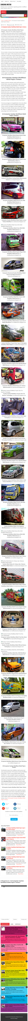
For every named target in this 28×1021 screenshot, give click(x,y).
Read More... (20, 835)
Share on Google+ (7, 808)
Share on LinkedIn (19, 808)
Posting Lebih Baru (5, 919)
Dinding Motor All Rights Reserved (17, 1016)
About (2, 1)
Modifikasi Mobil (19, 24)
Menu (4, 12)
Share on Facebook (19, 804)
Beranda (15, 919)
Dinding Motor (6, 5)
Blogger (16, 1018)
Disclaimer (19, 1)
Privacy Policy (13, 1)
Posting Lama (23, 919)
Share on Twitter (7, 804)
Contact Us (7, 1)
